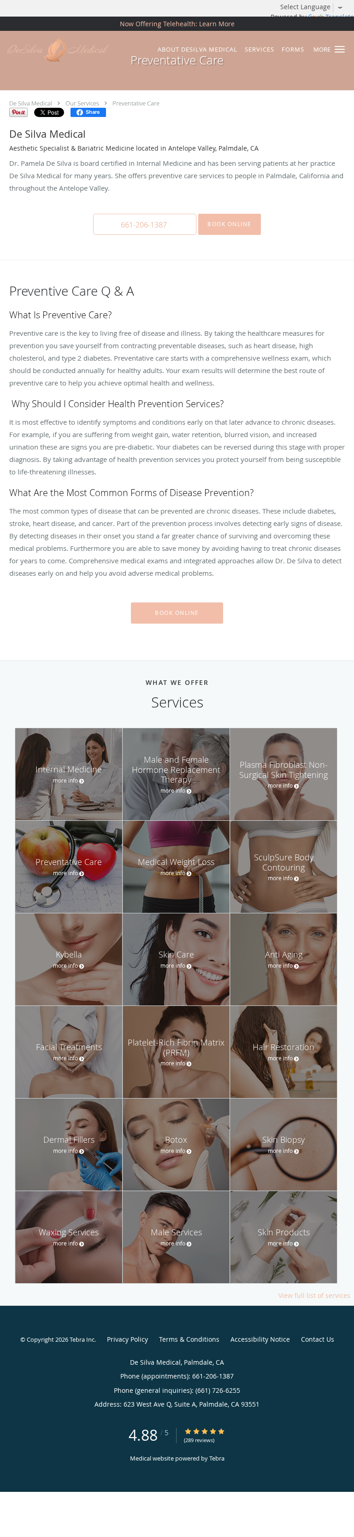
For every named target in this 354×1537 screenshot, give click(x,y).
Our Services (82, 103)
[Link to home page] (75, 49)
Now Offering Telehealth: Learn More (177, 23)
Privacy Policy (127, 1339)
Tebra (216, 1458)
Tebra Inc (82, 1339)
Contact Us (317, 1339)
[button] (340, 49)
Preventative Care (135, 103)
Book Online (229, 224)
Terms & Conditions (189, 1339)
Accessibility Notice (260, 1339)
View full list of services (314, 1295)
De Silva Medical (30, 103)
